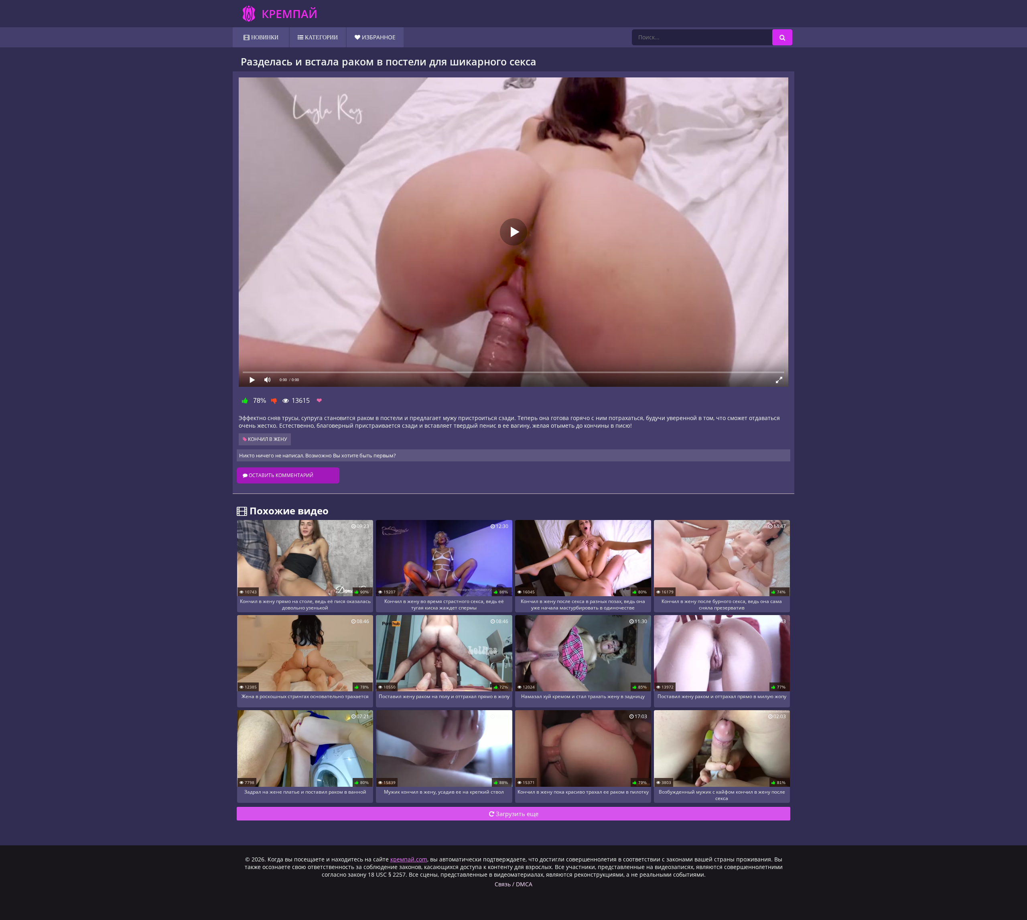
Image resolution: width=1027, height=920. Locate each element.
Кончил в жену (267, 439)
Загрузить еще (516, 814)
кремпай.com (408, 859)
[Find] (782, 37)
